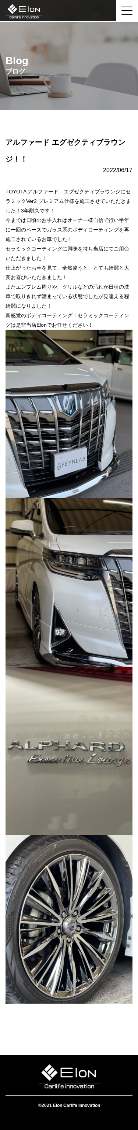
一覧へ (69, 1026)
